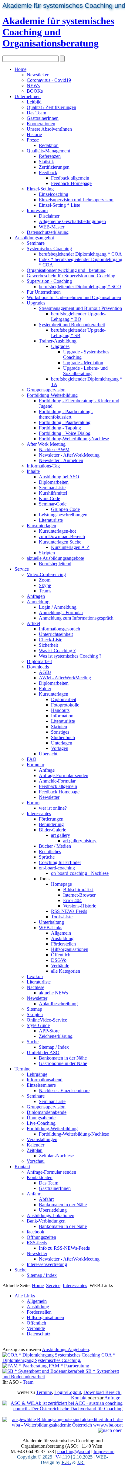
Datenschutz (38, 1333)
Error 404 (72, 900)
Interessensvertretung (47, 1264)
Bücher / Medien (55, 846)
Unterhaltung (51, 922)
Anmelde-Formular (57, 780)
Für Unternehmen (44, 292)
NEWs (33, 85)
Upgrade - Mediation (83, 362)
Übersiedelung (53, 1210)
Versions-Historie (79, 905)
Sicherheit (48, 645)
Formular (35, 764)
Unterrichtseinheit (56, 634)
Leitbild (34, 101)
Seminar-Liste (52, 487)
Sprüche (47, 856)
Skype (45, 585)
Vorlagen (59, 748)
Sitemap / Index (54, 1047)
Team (28, 1382)
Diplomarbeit (39, 661)
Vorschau (36, 1161)
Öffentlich (60, 954)
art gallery (60, 835)
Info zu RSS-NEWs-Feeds (64, 1248)
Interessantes (39, 813)
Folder (45, 688)
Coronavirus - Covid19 (49, 80)
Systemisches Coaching (49, 248)
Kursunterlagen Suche (60, 541)
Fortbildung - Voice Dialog (64, 433)
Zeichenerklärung (56, 1036)
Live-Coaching (41, 1123)
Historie (34, 134)
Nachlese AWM (54, 449)
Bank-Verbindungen (46, 1220)
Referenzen (50, 156)
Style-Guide (38, 1025)
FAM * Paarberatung (68, 1365)
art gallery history (79, 840)
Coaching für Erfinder (60, 862)
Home (20, 69)
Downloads (38, 666)
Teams (45, 590)
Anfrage (47, 770)
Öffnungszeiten (41, 1237)
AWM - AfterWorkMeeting (65, 677)
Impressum (37, 210)
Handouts (60, 710)
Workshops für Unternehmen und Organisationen (74, 297)
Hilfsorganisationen (69, 949)
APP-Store (49, 1030)
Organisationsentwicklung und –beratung (66, 270)
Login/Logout (67, 1392)
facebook (35, 1231)
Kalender (35, 1144)
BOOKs (35, 91)
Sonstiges (60, 732)
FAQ (31, 759)
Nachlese (35, 987)
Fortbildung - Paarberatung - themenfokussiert (66, 414)
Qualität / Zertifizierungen (51, 107)
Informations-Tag (43, 465)
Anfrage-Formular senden (63, 775)
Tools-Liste (62, 916)
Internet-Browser (79, 895)
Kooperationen (41, 123)
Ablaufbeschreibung (58, 1003)
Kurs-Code (49, 498)
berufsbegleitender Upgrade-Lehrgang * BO (78, 316)
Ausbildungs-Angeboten (65, 1349)
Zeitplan (34, 1150)
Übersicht (48, 753)
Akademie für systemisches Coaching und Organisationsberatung (58, 32)
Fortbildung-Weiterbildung (52, 395)
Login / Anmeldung (57, 607)
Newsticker (38, 74)
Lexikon (35, 976)
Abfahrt (46, 1199)
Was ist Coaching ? (57, 650)
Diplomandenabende (46, 1112)
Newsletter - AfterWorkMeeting (69, 455)
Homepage (61, 884)
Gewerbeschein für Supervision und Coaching (71, 275)
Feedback (48, 172)
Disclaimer (49, 215)
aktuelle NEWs (53, 992)
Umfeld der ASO (43, 1052)
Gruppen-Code (65, 509)
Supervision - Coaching (49, 281)
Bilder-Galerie (52, 829)
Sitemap (34, 1009)
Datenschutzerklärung (48, 232)
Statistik (46, 161)
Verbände (60, 965)
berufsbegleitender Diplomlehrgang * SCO (80, 286)
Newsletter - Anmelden (61, 460)
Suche (33, 1041)
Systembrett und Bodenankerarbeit (72, 324)
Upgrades (36, 302)
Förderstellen (63, 943)
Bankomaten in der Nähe (63, 1057)
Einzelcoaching (53, 194)
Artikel (33, 623)
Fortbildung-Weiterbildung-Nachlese (74, 438)
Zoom (44, 579)
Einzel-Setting (40, 188)
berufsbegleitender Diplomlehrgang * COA (80, 254)
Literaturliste (51, 520)
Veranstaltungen (42, 1139)
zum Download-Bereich (62, 536)
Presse (33, 139)
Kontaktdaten (39, 1177)
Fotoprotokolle (65, 704)
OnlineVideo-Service (47, 1019)
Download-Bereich (102, 1392)
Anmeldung (38, 601)
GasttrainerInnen (43, 118)
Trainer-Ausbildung (57, 340)
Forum (33, 802)
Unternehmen (28, 96)
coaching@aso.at (73, 1451)
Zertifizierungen (54, 167)
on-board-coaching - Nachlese (80, 873)
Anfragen (36, 596)
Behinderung (51, 824)
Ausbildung (62, 938)
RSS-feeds (37, 1242)
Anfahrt (34, 1193)
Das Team (36, 112)
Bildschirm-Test (78, 889)
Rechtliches (50, 851)
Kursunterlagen (41, 525)
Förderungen (51, 818)
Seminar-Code (52, 503)
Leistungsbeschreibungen (63, 514)
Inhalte (33, 471)
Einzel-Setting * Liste (59, 205)
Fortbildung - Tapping (60, 427)
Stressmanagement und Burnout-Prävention (80, 308)
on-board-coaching (57, 867)
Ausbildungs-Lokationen (50, 1215)
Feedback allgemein (70, 177)
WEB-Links (50, 927)
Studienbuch (63, 737)
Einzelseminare (41, 1085)
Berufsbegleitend (55, 563)
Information (62, 715)
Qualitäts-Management (48, 150)
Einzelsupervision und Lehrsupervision (76, 199)
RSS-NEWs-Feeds (69, 911)
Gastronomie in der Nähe (63, 1063)
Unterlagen (61, 742)
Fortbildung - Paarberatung (64, 422)
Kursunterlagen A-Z (70, 547)
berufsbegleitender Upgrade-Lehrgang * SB (78, 332)
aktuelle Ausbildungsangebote (55, 558)
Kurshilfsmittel (53, 493)
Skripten (47, 552)
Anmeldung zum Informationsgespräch (76, 617)
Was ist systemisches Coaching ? (70, 655)
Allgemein (61, 933)
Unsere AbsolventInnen (49, 129)
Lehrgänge (37, 1074)
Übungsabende (41, 1117)
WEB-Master (51, 226)
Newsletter (49, 797)
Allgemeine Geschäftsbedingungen (72, 221)
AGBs (45, 672)
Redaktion (49, 145)
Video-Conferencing (46, 574)
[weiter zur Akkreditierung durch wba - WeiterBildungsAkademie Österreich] (62, 1421)
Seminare (36, 243)
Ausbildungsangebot (34, 237)
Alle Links (25, 1295)
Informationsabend (44, 1079)
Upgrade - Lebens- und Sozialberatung (85, 370)
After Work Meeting (46, 444)
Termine (22, 1068)
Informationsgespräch (59, 628)
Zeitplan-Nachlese (56, 1155)
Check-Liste (50, 639)
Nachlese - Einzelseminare (64, 1090)
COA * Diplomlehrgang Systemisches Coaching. (58, 1357)
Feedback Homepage (71, 183)
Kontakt (22, 1166)
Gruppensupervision (46, 389)
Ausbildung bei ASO (59, 476)
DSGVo (58, 960)
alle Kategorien (65, 971)
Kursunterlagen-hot (57, 531)
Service (22, 569)
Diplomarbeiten (54, 482)
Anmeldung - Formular (61, 612)
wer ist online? (53, 808)
